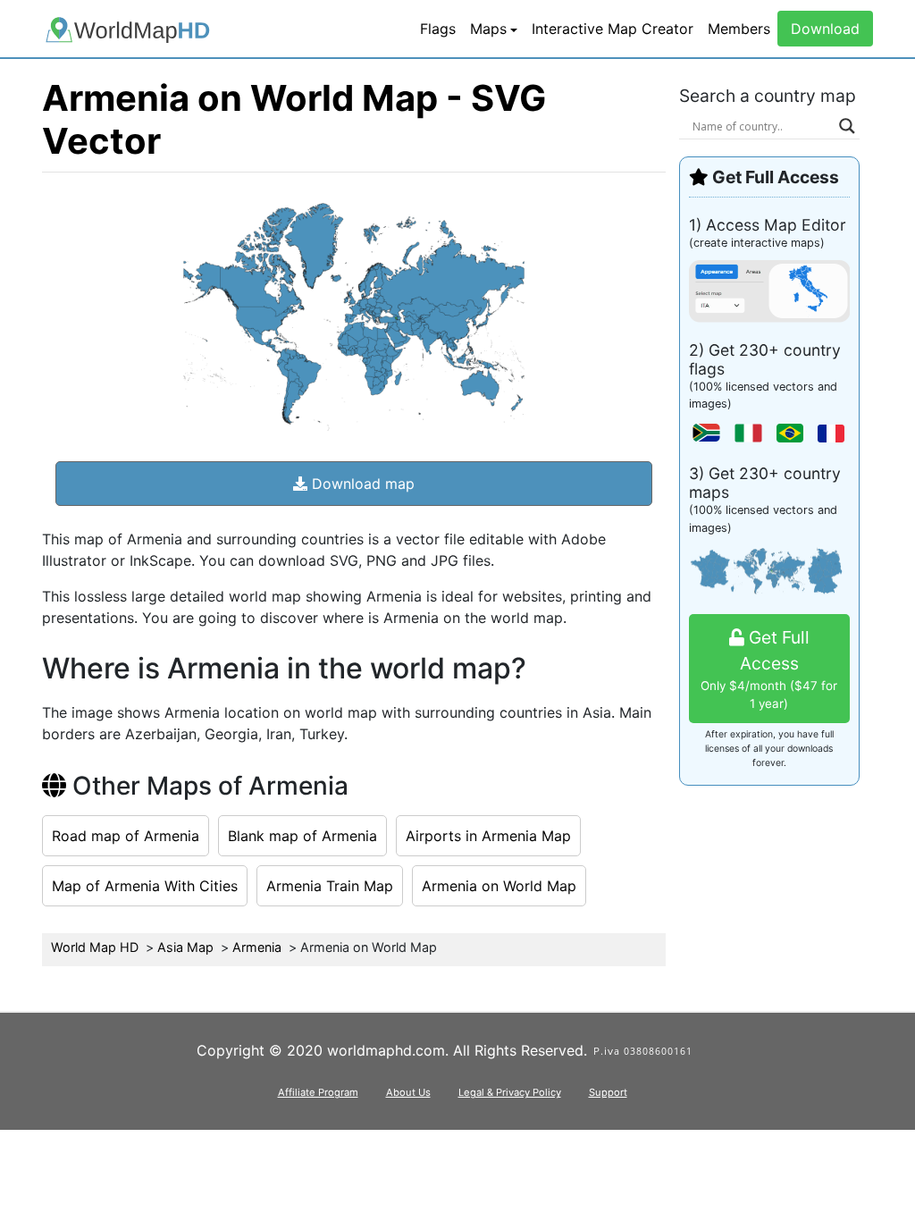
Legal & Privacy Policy (509, 1092)
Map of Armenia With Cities (145, 886)
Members (739, 29)
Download (825, 29)
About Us (408, 1092)
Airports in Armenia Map (488, 836)
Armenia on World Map (499, 886)
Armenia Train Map (329, 886)
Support (608, 1092)
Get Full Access (769, 669)
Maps (488, 29)
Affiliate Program (318, 1092)
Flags (438, 29)
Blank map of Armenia (302, 836)
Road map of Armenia (125, 836)
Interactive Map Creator (612, 29)
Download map (361, 484)
